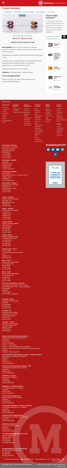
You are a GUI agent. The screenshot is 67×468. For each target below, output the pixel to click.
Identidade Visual (42, 459)
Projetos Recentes (52, 39)
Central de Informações (12, 459)
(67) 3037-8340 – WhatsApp (10, 293)
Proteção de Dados (28, 459)
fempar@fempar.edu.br (8, 442)
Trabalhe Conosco (56, 459)
